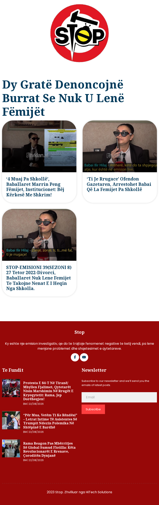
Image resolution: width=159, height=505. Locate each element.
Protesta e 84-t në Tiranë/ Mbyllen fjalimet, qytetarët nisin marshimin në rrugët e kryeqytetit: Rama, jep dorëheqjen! (48, 391)
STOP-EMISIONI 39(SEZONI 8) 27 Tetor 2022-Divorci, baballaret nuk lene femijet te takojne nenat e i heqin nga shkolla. (38, 277)
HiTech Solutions (99, 492)
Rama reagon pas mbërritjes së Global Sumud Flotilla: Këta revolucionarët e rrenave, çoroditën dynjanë (49, 449)
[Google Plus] (84, 357)
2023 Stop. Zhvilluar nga (66, 492)
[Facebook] (75, 357)
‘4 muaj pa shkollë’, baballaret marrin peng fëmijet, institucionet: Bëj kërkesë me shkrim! (35, 187)
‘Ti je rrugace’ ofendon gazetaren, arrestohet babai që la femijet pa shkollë (119, 184)
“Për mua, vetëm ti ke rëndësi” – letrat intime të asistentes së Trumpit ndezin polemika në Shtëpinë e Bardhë (50, 421)
